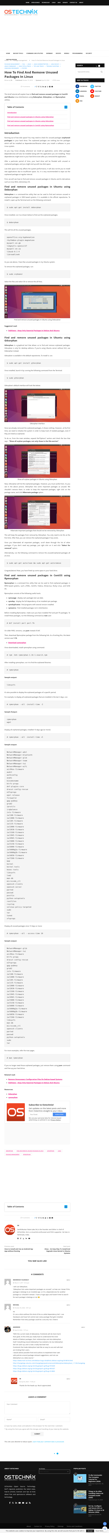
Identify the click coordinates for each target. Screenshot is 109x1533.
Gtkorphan (12, 1094)
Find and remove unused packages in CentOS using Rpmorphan (30, 125)
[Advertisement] (54, 34)
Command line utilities (34, 53)
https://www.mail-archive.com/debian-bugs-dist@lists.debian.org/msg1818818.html (43, 1361)
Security (89, 53)
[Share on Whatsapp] (47, 87)
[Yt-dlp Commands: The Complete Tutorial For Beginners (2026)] (80, 1478)
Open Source (35, 2)
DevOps (58, 53)
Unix (59, 2)
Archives (42, 1469)
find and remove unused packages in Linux (30, 1151)
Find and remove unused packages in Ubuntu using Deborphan (30, 117)
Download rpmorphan (17, 643)
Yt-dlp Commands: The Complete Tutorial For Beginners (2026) (95, 1478)
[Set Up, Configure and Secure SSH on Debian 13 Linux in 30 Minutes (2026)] (80, 1509)
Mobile (66, 53)
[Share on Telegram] (50, 87)
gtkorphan (50, 1151)
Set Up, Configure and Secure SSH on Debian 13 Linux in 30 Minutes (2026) (96, 1509)
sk (11, 80)
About (81, 2)
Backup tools (18, 53)
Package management (12, 1154)
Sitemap (60, 1526)
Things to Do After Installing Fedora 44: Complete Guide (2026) (95, 1494)
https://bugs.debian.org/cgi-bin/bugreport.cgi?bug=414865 (34, 1371)
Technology (46, 2)
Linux (53, 2)
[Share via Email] (52, 87)
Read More (99, 1531)
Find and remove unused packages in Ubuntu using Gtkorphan (30, 121)
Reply (68, 1280)
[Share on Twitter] (41, 87)
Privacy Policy (49, 1526)
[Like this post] (36, 87)
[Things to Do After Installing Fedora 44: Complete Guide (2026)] (80, 1494)
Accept (90, 1531)
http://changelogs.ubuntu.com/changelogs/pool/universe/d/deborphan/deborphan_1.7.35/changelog (49, 1363)
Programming (77, 53)
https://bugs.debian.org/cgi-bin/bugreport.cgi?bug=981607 (34, 1369)
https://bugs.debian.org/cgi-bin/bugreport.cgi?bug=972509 (34, 1366)
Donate (65, 2)
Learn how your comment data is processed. (48, 1442)
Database (49, 53)
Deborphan (9, 1151)
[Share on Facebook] (38, 87)
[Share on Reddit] (45, 87)
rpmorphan (13, 1097)
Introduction (12, 113)
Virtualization (11, 59)
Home (27, 2)
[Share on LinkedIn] (43, 87)
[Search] (94, 66)
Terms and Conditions (74, 1526)
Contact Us (73, 2)
